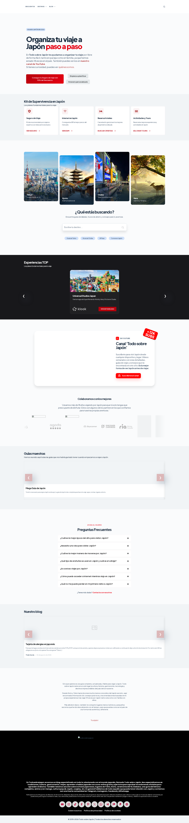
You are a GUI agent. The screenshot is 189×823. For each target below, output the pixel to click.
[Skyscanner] (58, 421)
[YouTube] (62, 804)
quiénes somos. (67, 67)
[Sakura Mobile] (112, 417)
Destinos (41, 6)
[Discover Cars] (76, 421)
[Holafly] (40, 417)
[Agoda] (23, 422)
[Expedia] (130, 417)
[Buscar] (164, 6)
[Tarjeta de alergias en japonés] (94, 637)
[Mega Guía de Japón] (94, 480)
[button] (94, 538)
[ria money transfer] (94, 421)
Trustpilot (94, 720)
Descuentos (30, 6)
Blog (51, 6)
